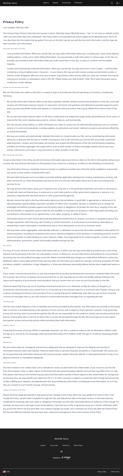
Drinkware (78, 3)
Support (43, 445)
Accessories (66, 3)
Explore (46, 3)
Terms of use (115, 471)
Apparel (55, 3)
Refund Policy (78, 445)
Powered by (56, 457)
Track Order (54, 445)
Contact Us (65, 445)
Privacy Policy (102, 471)
